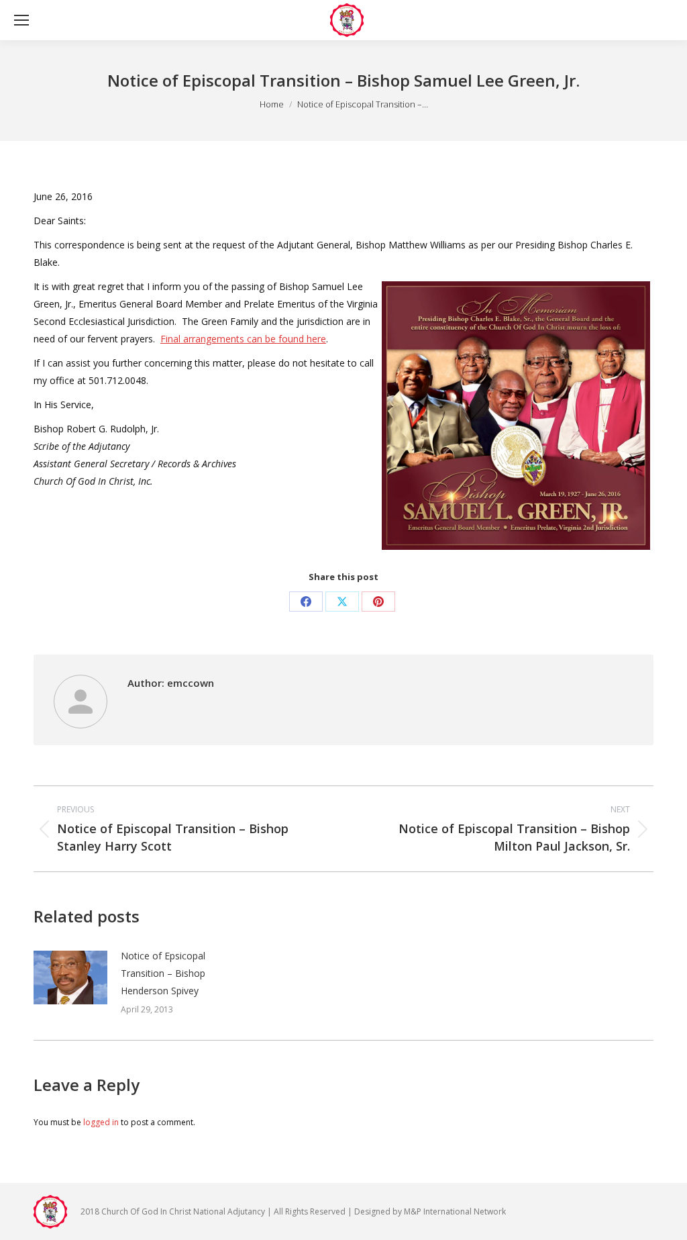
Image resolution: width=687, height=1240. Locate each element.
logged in (101, 1122)
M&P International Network (455, 1211)
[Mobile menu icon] (21, 20)
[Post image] (70, 977)
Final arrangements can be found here (243, 338)
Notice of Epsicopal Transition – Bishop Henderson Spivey (163, 973)
